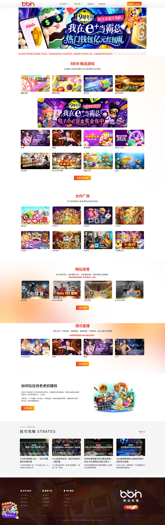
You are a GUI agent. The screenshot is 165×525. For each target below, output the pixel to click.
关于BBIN (63, 4)
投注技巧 (90, 4)
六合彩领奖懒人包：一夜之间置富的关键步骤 (34, 460)
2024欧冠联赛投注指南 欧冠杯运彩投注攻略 (130, 460)
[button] (79, 48)
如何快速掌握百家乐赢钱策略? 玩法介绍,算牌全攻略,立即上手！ (97, 461)
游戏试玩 (102, 4)
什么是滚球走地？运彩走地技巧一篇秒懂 (66, 460)
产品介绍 (77, 4)
